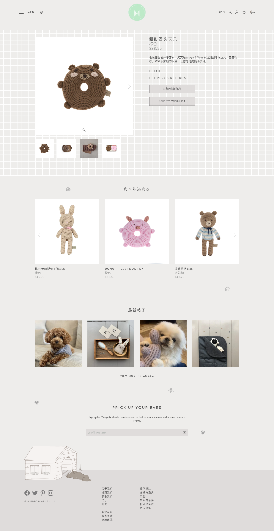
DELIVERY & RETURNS (168, 78)
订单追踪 (145, 488)
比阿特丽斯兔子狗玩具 (50, 269)
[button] (41, 12)
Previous (39, 234)
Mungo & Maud (37, 501)
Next (235, 234)
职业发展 (107, 512)
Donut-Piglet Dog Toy (124, 269)
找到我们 (107, 492)
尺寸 (104, 500)
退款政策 (107, 519)
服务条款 (107, 516)
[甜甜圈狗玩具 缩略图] (44, 148)
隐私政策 (145, 508)
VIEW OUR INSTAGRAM (137, 376)
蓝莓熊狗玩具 (184, 269)
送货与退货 (147, 492)
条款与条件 (147, 500)
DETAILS (156, 71)
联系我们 (107, 496)
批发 (104, 504)
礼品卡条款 (147, 504)
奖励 (143, 496)
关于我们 (107, 488)
